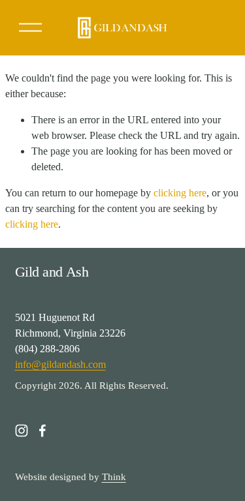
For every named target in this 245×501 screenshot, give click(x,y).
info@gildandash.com (60, 364)
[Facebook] (42, 430)
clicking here (180, 192)
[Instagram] (21, 430)
